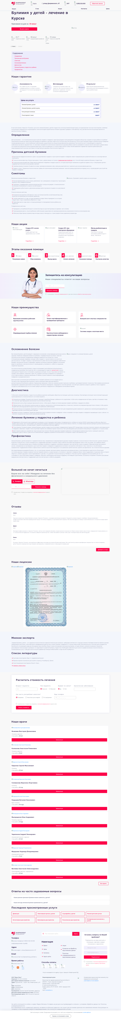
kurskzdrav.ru (49, 990)
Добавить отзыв (103, 549)
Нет (66, 689)
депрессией (55, 370)
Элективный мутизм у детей (46, 913)
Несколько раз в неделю (33, 697)
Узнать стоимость (23, 707)
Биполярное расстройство (46, 920)
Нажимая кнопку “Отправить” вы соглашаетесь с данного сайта (32, 492)
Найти (76, 934)
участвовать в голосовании (91, 980)
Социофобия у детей (68, 913)
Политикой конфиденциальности (61, 294)
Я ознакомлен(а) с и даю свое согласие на (69, 294)
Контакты (46, 953)
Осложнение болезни (20, 63)
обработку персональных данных (84, 294)
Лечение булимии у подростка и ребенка (25, 67)
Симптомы (17, 60)
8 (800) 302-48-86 (80, 3)
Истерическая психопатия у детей (95, 919)
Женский (53, 689)
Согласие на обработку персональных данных (69, 949)
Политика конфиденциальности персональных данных (69, 955)
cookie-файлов (87, 1012)
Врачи (45, 945)
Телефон (18, 481)
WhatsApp (29, 481)
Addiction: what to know (19, 665)
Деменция (16, 913)
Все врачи (103, 883)
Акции (64, 945)
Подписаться (96, 957)
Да (60, 689)
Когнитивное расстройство (21, 920)
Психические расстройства (70, 920)
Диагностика (18, 65)
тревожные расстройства (65, 160)
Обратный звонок (97, 3)
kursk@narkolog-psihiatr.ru (29, 957)
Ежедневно (21, 697)
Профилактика (18, 69)
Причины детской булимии (22, 58)
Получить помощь (52, 290)
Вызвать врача (24, 29)
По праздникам (47, 697)
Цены (45, 949)
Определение (18, 56)
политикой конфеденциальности (39, 492)
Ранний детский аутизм (94, 913)
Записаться (59, 740)
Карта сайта (47, 956)
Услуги (14, 9)
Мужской (44, 689)
